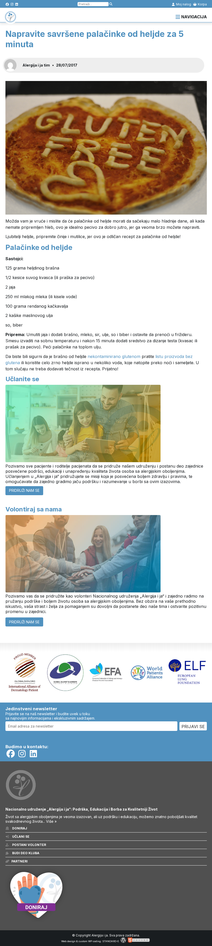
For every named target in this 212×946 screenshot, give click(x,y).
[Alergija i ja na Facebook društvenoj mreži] (7, 4)
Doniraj (19, 828)
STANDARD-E (110, 941)
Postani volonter (28, 845)
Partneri (19, 861)
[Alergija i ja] (10, 20)
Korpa (202, 4)
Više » (51, 821)
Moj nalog (183, 4)
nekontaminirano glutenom (114, 356)
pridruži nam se (24, 490)
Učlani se (20, 836)
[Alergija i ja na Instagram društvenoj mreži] (12, 4)
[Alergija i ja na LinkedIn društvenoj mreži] (17, 4)
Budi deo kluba (25, 853)
